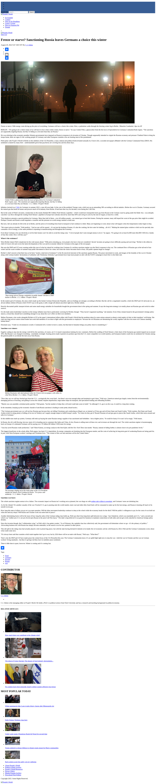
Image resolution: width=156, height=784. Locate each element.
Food (7, 556)
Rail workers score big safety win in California (20, 762)
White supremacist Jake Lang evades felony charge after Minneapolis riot (29, 706)
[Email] (80, 54)
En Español (9, 18)
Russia (7, 561)
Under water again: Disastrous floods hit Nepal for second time (26, 734)
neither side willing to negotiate (101, 501)
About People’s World (12, 765)
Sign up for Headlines (12, 21)
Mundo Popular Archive (13, 773)
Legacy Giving (10, 23)
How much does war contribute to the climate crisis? (22, 635)
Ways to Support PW (12, 25)
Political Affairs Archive (13, 767)
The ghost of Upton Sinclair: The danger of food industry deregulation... (29, 661)
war (6, 563)
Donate (7, 27)
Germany (8, 557)
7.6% (17, 207)
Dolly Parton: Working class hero (16, 720)
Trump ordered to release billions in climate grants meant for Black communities (31, 748)
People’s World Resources (14, 769)
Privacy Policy (10, 771)
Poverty (7, 559)
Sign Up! (4, 34)
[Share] (80, 49)
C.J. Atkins (29, 45)
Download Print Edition (13, 775)
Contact (7, 19)
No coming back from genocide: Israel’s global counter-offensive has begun (30, 687)
